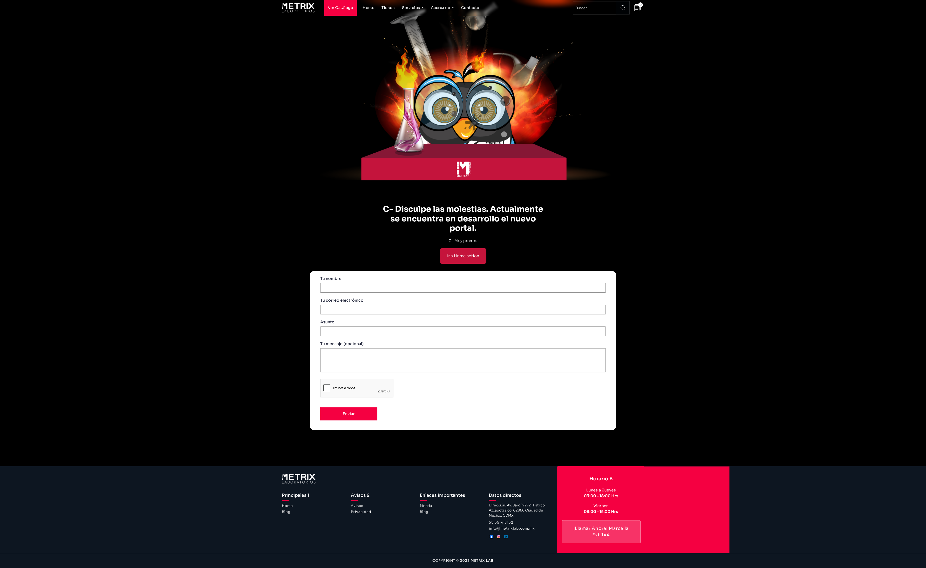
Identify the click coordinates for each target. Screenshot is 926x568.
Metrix (426, 506)
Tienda (388, 7)
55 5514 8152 (501, 522)
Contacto (470, 7)
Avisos (357, 506)
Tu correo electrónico (341, 300)
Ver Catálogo (340, 7)
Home (368, 7)
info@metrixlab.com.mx (512, 528)
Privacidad (361, 512)
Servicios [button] (411, 7)
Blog (286, 512)
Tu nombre (330, 278)
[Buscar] (623, 7)
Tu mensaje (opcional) (342, 343)
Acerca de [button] (441, 7)
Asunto (327, 322)
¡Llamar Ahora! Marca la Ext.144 (601, 532)
